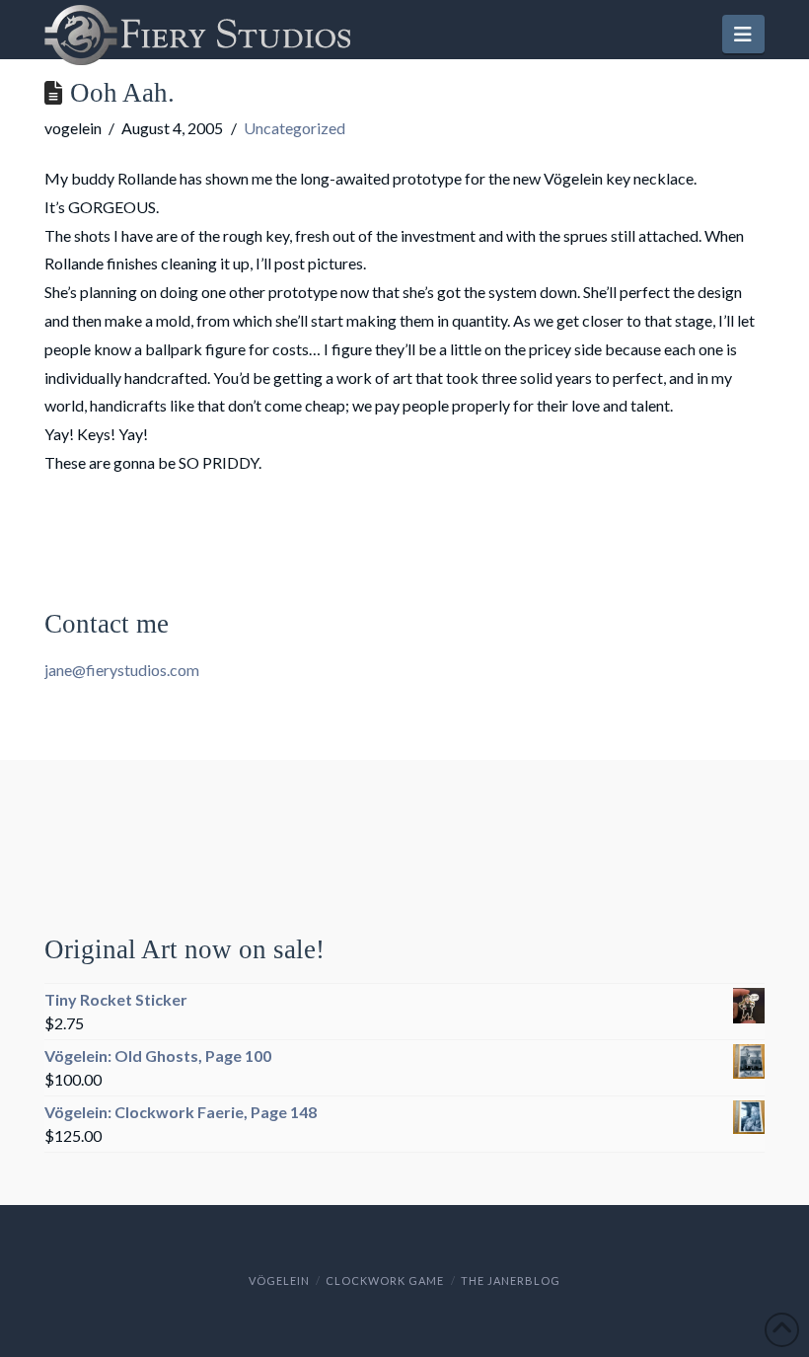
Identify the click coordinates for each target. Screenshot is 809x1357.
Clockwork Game (385, 1280)
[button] (743, 34)
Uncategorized (294, 127)
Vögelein (279, 1280)
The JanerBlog (510, 1280)
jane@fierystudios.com (121, 669)
